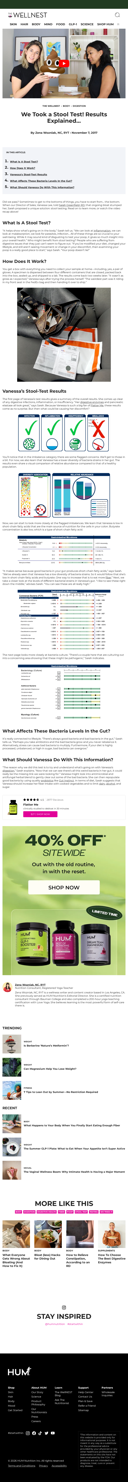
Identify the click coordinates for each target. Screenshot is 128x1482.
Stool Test (81, 1212)
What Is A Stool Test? (24, 161)
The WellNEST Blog (63, 1394)
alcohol (110, 783)
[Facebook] (34, 1433)
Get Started (15, 1410)
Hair (24, 24)
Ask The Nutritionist (62, 1401)
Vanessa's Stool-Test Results (28, 174)
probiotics (47, 780)
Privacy (43, 1465)
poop (70, 1212)
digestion (8, 770)
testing (94, 1212)
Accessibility (59, 1465)
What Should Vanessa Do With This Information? (42, 187)
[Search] (117, 15)
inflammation (102, 230)
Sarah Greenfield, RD (72, 205)
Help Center (85, 1392)
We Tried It (106, 1212)
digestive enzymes (92, 402)
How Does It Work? (22, 168)
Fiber (61, 1212)
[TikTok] (40, 1433)
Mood (11, 1405)
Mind (48, 24)
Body (36, 24)
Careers (36, 1421)
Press (34, 1416)
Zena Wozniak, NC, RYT (52, 132)
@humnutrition (55, 1324)
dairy (102, 783)
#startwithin (75, 1324)
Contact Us (85, 1396)
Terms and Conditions (21, 1465)
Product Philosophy (38, 1403)
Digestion (79, 106)
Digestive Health (46, 1212)
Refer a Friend (87, 1405)
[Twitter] (46, 1433)
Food (60, 24)
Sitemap (83, 1410)
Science (87, 24)
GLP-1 (73, 24)
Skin (13, 24)
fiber (108, 577)
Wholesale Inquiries (108, 1394)
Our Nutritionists (39, 1411)
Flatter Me (97, 405)
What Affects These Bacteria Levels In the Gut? (41, 180)
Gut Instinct (66, 780)
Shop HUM (105, 24)
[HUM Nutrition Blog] (27, 15)
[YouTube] (53, 1433)
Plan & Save (85, 1401)
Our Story (37, 1392)
